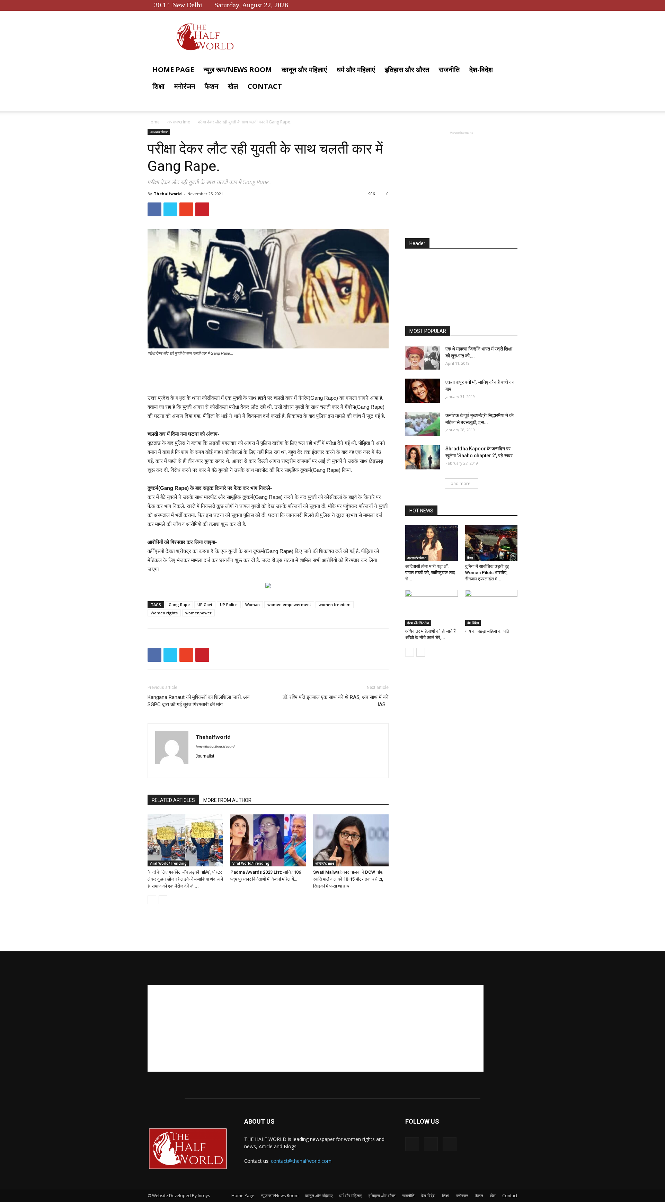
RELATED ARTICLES (173, 800)
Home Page (173, 69)
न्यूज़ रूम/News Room (238, 69)
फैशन (211, 86)
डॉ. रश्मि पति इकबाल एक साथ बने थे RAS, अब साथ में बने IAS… (336, 701)
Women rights (164, 612)
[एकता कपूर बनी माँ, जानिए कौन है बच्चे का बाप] (422, 391)
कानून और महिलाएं (304, 69)
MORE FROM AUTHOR (227, 800)
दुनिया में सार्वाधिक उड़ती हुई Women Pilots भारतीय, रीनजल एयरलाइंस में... (487, 572)
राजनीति (449, 69)
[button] (509, 70)
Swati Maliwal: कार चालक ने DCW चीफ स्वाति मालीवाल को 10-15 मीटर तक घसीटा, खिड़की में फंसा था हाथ (348, 879)
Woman (252, 604)
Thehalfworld (168, 193)
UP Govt (204, 604)
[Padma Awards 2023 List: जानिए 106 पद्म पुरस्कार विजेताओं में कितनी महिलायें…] (268, 840)
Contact (265, 86)
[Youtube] (512, 5)
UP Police (229, 604)
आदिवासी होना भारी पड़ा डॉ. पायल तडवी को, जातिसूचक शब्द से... (430, 572)
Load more (459, 483)
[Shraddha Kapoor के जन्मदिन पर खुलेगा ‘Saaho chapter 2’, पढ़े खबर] (422, 457)
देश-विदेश (481, 69)
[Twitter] (501, 5)
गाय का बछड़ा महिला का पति (487, 631)
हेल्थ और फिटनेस (418, 622)
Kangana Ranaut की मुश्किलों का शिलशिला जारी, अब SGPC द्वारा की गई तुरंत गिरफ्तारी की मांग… (198, 701)
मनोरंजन (184, 86)
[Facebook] (489, 5)
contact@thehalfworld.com (301, 1161)
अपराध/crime (178, 122)
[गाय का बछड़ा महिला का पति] (491, 608)
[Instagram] (214, 768)
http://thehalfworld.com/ (215, 747)
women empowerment (289, 604)
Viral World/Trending (168, 863)
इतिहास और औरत (407, 69)
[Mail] (226, 768)
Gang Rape (179, 604)
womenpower (198, 612)
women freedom (335, 604)
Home (154, 122)
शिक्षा (158, 86)
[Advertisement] (268, 375)
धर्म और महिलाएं (356, 69)
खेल (233, 86)
